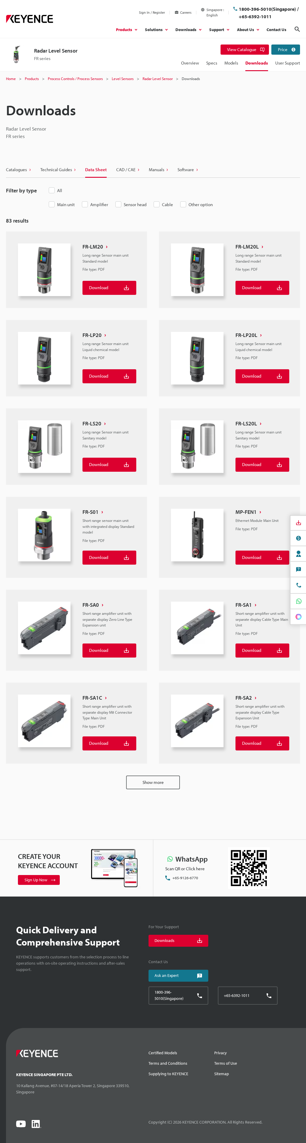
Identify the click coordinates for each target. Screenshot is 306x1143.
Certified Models (163, 1052)
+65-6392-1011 (255, 16)
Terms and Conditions (168, 1063)
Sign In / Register (152, 12)
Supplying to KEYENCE (168, 1073)
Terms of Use (225, 1063)
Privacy (220, 1052)
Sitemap (221, 1073)
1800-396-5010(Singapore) (267, 9)
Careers (186, 12)
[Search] (297, 29)
